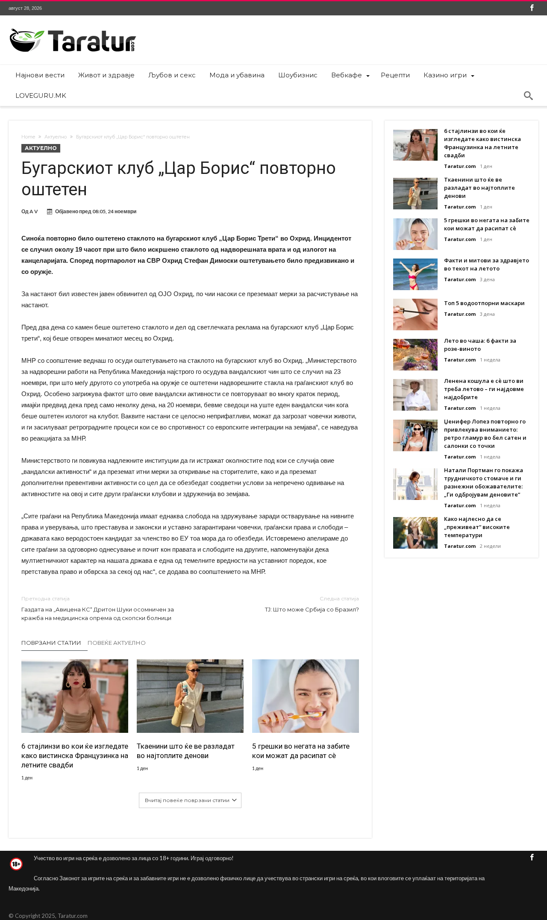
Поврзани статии (51, 642)
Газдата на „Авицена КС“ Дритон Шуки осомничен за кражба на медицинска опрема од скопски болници (97, 608)
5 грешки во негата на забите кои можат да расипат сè (301, 751)
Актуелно (55, 137)
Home (28, 137)
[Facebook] (531, 8)
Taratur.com (460, 166)
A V (33, 211)
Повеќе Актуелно (117, 642)
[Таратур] (73, 28)
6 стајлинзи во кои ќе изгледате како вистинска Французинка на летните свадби (74, 755)
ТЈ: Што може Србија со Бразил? (312, 604)
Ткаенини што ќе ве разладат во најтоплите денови (186, 751)
